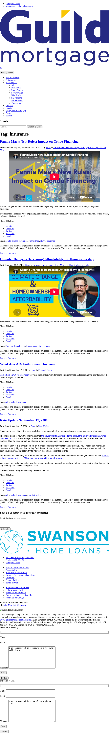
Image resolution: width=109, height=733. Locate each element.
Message (4, 668)
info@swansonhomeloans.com (19, 6)
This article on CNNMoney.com (14, 375)
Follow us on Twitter (15, 590)
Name (3, 637)
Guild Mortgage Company (14, 605)
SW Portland (17, 93)
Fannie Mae (34, 241)
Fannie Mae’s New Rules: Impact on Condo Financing (39, 141)
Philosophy (11, 80)
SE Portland (16, 98)
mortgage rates (33, 495)
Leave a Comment (8, 253)
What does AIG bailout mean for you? (27, 364)
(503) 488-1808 (13, 3)
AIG (7, 402)
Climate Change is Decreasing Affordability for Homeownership (47, 259)
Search (9, 115)
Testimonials (11, 82)
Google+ (10, 226)
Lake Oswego (17, 90)
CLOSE (4, 678)
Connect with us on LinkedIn (19, 595)
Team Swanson (12, 77)
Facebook (10, 233)
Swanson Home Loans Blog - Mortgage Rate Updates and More (62, 265)
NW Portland (17, 95)
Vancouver (16, 103)
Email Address (6, 518)
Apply (8, 113)
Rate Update (44, 426)
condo (8, 241)
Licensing (10, 577)
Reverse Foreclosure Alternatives (20, 575)
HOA (42, 241)
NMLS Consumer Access (17, 567)
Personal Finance (46, 370)
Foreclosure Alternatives (16, 572)
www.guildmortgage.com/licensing (15, 620)
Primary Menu (7, 72)
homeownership (33, 346)
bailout (14, 402)
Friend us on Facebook (16, 592)
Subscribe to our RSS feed (17, 587)
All (12, 85)
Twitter (9, 231)
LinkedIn (10, 228)
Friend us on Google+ (15, 597)
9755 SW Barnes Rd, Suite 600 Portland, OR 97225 (20, 558)
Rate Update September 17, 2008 (24, 420)
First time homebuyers (15, 346)
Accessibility (11, 570)
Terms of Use (12, 582)
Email (8, 236)
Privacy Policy (12, 580)
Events (9, 108)
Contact (9, 105)
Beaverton (16, 87)
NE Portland (17, 100)
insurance (51, 241)
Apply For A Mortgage (16, 110)
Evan (48, 147)
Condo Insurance (19, 241)
